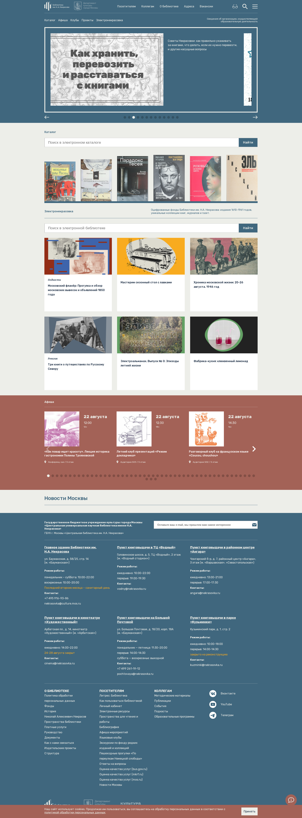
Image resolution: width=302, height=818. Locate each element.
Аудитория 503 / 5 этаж (133, 462)
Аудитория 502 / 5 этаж (205, 462)
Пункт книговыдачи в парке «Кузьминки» (213, 620)
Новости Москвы (110, 784)
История (50, 711)
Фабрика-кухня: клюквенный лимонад (221, 361)
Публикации (162, 700)
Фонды (49, 706)
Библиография (109, 727)
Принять (249, 811)
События (160, 706)
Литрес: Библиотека (113, 695)
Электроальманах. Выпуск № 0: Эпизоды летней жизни (150, 363)
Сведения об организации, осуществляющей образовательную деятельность (232, 20)
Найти (248, 142)
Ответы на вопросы (112, 763)
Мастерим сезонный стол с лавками (146, 282)
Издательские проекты (60, 748)
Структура (51, 753)
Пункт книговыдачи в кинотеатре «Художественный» (72, 620)
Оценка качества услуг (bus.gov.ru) (123, 769)
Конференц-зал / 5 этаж (61, 462)
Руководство (53, 732)
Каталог (49, 20)
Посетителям (126, 6)
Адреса (189, 6)
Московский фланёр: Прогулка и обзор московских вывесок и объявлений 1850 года (76, 290)
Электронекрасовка (109, 20)
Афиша (63, 20)
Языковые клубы (110, 737)
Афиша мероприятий (113, 732)
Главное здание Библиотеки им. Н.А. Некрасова (70, 550)
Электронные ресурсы (114, 711)
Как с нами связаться (59, 742)
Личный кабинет (110, 706)
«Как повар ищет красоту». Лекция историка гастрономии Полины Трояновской (76, 453)
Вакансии (206, 6)
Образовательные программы (174, 716)
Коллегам (147, 6)
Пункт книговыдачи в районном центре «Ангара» (222, 550)
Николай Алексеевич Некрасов (65, 716)
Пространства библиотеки (62, 721)
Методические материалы (172, 695)
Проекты (87, 20)
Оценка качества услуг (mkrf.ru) (121, 774)
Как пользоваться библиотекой (120, 700)
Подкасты (54, 279)
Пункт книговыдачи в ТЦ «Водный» (146, 547)
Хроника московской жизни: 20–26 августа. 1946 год (218, 284)
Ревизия (52, 358)
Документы (52, 737)
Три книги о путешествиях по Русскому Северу (76, 366)
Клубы (74, 20)
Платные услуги (55, 727)
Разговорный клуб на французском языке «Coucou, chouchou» (219, 453)
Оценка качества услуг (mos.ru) (120, 779)
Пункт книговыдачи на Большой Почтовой (143, 620)
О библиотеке (169, 6)
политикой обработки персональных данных (74, 812)
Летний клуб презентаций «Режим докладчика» (142, 453)
